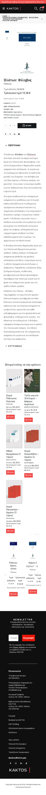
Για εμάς (12, 716)
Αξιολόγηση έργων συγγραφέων (22, 728)
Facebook (6, 134)
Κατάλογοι (13, 732)
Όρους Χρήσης (19, 647)
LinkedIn (15, 134)
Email (19, 134)
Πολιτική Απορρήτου (17, 748)
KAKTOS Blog (14, 724)
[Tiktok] (26, 763)
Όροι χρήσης (14, 740)
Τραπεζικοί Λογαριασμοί (19, 752)
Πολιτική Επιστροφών (17, 744)
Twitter (10, 134)
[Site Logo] (13, 8)
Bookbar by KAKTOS (17, 720)
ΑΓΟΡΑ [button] (11, 417)
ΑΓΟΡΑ (28, 125)
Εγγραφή (28, 638)
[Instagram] (16, 763)
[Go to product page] (14, 380)
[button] (4, 8)
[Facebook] (11, 763)
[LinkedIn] (21, 763)
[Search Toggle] (36, 8)
